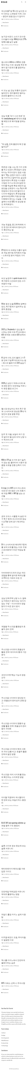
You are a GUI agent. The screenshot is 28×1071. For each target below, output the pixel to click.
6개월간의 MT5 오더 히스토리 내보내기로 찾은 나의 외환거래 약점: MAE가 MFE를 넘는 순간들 (13, 492)
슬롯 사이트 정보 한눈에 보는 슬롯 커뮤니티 (13, 847)
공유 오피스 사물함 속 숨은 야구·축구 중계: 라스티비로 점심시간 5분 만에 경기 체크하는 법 (13, 520)
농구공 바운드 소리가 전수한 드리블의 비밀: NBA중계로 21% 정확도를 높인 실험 (13, 39)
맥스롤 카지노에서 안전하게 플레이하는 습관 (13, 961)
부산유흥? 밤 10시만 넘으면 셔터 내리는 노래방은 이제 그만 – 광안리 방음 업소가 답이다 (14, 14)
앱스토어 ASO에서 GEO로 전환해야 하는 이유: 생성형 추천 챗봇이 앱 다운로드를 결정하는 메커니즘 (14, 66)
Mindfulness (4, 1040)
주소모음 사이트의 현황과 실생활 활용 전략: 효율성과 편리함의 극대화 (13, 726)
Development (5, 1038)
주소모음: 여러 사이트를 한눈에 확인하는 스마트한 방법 (13, 775)
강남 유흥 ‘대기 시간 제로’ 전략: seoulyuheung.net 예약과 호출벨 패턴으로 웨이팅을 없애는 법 (13, 119)
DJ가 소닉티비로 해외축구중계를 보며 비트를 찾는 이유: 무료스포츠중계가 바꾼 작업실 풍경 (14, 548)
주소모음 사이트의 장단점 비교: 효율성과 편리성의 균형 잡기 (13, 700)
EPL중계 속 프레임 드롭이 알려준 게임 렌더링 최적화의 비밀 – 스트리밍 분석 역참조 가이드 (14, 254)
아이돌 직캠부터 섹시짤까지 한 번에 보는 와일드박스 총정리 (13, 800)
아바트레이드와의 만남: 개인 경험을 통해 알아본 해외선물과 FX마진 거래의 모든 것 (13, 575)
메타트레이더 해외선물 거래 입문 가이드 (13, 870)
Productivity (4, 1043)
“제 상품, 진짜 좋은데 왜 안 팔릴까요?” (13, 145)
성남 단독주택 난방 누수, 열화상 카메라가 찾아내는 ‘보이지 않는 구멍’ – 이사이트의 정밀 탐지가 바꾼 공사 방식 (13, 602)
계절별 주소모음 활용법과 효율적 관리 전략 (13, 627)
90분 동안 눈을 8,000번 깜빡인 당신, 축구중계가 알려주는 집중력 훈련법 (13, 306)
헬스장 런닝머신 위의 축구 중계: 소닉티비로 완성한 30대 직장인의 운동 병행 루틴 (13, 411)
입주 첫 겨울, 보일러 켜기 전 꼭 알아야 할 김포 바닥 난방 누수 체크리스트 (14, 437)
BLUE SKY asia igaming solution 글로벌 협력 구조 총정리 (13, 824)
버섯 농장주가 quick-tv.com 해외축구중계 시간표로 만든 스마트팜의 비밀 (14, 281)
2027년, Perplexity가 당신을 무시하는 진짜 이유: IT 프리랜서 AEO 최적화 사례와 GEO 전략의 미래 (13, 333)
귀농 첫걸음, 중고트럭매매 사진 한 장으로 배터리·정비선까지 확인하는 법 (13, 227)
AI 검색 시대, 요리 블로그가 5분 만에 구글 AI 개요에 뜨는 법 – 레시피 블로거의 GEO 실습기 (13, 360)
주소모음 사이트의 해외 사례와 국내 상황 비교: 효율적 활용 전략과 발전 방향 (14, 751)
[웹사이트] (4, 2)
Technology (4, 1045)
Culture (3, 1033)
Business (5, 26)
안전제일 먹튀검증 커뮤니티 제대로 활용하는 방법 (13, 892)
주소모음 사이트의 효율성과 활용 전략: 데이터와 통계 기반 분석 (13, 652)
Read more (6, 22)
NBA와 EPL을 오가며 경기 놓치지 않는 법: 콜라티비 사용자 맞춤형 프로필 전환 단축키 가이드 (14, 463)
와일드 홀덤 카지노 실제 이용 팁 (13, 915)
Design (3, 1035)
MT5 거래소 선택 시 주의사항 (13, 983)
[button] (22, 2)
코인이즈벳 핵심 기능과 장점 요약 (13, 676)
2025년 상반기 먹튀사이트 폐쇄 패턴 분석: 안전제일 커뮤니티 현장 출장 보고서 (13, 386)
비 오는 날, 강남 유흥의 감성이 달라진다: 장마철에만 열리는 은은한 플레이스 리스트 (14, 93)
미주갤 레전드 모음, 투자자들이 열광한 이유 (13, 938)
